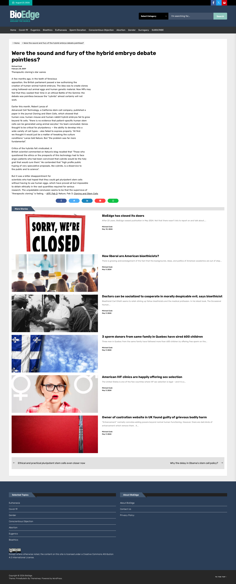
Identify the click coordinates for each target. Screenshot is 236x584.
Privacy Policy (127, 515)
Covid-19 (23, 30)
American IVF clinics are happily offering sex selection (142, 377)
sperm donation (78, 30)
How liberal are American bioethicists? (130, 256)
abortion (120, 30)
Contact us (125, 509)
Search (220, 16)
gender (132, 30)
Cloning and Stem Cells (86, 193)
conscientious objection (101, 30)
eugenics (35, 30)
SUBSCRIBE (158, 30)
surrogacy (143, 30)
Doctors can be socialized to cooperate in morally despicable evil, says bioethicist (162, 296)
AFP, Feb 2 (51, 193)
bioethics (47, 30)
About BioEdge (127, 503)
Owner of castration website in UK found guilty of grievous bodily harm (154, 417)
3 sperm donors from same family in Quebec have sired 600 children (152, 336)
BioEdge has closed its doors (123, 216)
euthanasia (61, 30)
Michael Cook (17, 66)
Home (13, 30)
